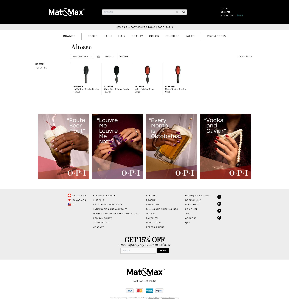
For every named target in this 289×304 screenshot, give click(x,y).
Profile (151, 200)
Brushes (42, 68)
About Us (190, 218)
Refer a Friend (155, 227)
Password (152, 205)
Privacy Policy (102, 218)
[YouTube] (219, 211)
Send (163, 250)
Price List (191, 209)
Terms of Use (101, 223)
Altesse (124, 56)
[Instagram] (219, 204)
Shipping (98, 200)
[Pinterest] (219, 217)
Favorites (152, 218)
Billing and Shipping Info (162, 209)
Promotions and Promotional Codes (116, 214)
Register (226, 12)
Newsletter (153, 223)
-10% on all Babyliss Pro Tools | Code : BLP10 (144, 27)
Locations (191, 205)
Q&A (187, 223)
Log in (224, 9)
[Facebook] (219, 197)
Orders (150, 214)
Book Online (193, 200)
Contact (98, 227)
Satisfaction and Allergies (110, 209)
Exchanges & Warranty (107, 205)
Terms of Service (168, 298)
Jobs (188, 214)
